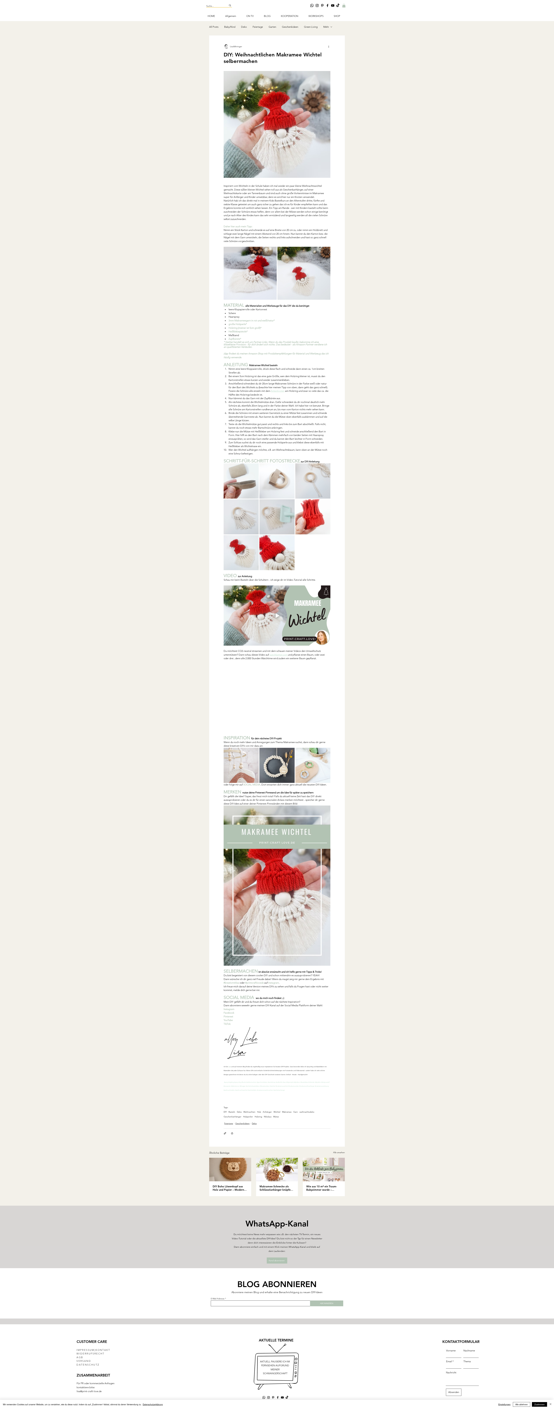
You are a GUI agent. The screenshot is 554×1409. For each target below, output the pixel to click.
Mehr (326, 26)
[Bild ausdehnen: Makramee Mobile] (255, 751)
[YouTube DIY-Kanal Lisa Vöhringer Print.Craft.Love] (333, 5)
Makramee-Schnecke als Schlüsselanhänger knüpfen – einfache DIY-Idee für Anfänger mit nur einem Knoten (277, 1188)
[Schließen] (550, 1404)
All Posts (213, 26)
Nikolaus (268, 1116)
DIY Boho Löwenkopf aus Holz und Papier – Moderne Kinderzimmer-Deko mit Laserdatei (229, 1188)
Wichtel (277, 1112)
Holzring (258, 1116)
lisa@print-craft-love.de (89, 1391)
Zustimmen (539, 1404)
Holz (259, 1112)
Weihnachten (249, 1112)
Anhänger (267, 1112)
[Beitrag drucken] (232, 1133)
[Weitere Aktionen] (328, 46)
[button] (344, 5)
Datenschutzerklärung (153, 1404)
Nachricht (451, 1372)
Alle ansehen (339, 1152)
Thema (467, 1361)
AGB (79, 1357)
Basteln (232, 1112)
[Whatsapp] (312, 5)
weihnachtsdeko (307, 1112)
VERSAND (83, 1360)
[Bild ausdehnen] (250, 273)
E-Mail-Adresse (217, 1298)
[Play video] (277, 615)
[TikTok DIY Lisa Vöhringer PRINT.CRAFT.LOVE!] (338, 5)
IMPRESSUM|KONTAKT (93, 1349)
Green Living (311, 26)
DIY (225, 1112)
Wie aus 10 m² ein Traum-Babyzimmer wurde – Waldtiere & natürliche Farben (321, 1188)
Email (449, 1361)
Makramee (287, 1112)
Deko (244, 26)
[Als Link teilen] (225, 1133)
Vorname (451, 1350)
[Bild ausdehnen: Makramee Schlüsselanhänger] (327, 751)
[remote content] (277, 182)
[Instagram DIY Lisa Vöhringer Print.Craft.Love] (317, 5)
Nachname (469, 1350)
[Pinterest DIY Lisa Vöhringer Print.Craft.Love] (322, 5)
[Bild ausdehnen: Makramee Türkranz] (291, 751)
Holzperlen (248, 1116)
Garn (295, 1112)
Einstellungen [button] (504, 1404)
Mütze (276, 1116)
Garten (272, 26)
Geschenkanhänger (232, 1116)
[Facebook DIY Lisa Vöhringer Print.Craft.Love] (327, 5)
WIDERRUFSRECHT (90, 1353)
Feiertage (258, 26)
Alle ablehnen (521, 1404)
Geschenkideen (290, 26)
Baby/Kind (229, 26)
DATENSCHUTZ (87, 1364)
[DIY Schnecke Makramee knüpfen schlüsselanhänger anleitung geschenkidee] (277, 1169)
